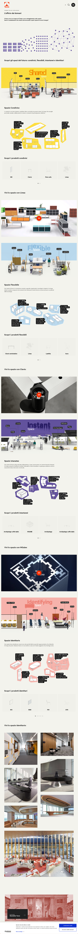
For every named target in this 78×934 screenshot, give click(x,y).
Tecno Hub (10, 10)
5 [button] (43, 716)
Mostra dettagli (19, 931)
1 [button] (38, 183)
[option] (11, 170)
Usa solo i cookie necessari (68, 929)
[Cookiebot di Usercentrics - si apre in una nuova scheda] (8, 932)
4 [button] (41, 716)
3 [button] (39, 716)
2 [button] (40, 183)
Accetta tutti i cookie (67, 925)
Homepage (6, 10)
